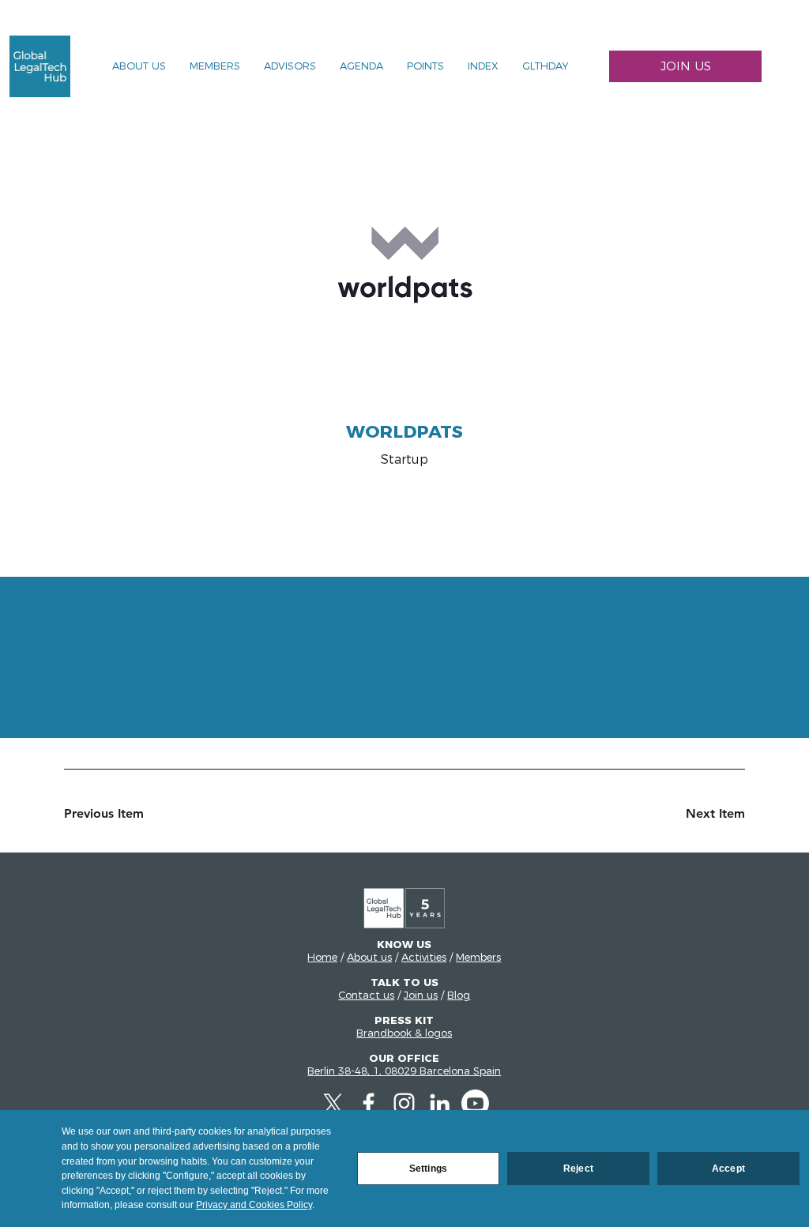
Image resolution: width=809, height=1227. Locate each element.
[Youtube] (475, 1103)
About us (369, 956)
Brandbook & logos (404, 1032)
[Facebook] (368, 1103)
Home (322, 956)
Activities (423, 956)
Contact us (366, 994)
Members (478, 956)
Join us (421, 994)
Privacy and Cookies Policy (254, 1204)
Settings (428, 1168)
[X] (333, 1103)
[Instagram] (404, 1103)
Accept (728, 1168)
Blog (458, 994)
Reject (578, 1168)
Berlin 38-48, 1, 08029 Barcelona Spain (404, 1070)
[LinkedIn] (439, 1103)
